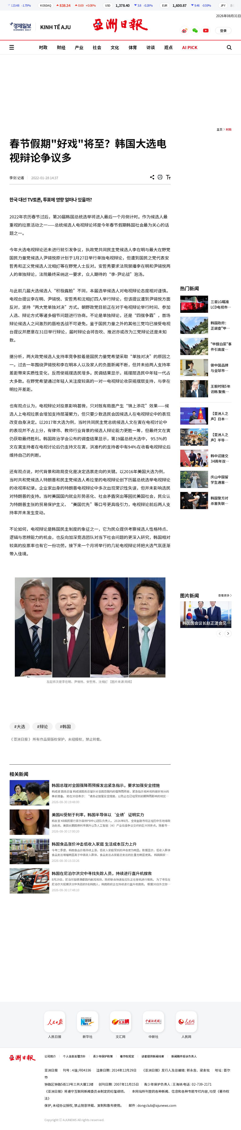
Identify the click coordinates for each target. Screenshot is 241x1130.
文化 (115, 47)
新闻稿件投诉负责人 (184, 1056)
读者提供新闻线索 (152, 1056)
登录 (223, 30)
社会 (97, 47)
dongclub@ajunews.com (156, 1105)
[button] (219, 633)
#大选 (19, 726)
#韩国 (65, 726)
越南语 (57, 26)
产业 (79, 47)
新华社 (87, 1036)
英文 (22, 27)
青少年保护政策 (103, 1056)
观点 (168, 47)
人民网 (186, 1036)
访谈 (150, 47)
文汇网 (120, 1036)
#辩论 (42, 726)
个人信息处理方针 (74, 1056)
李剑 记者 (16, 177)
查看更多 (223, 595)
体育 (133, 47)
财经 (61, 47)
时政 (43, 47)
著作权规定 (127, 1056)
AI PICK (189, 47)
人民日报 (54, 1036)
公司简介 (50, 1056)
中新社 (153, 1036)
